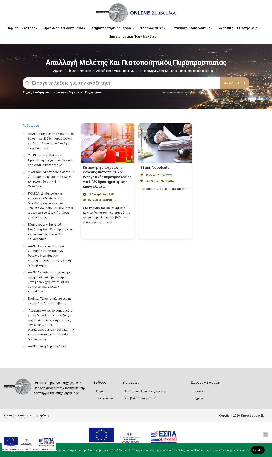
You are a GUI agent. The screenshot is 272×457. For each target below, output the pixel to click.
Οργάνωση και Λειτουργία (64, 28)
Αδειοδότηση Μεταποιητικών (115, 70)
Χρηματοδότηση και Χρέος (112, 28)
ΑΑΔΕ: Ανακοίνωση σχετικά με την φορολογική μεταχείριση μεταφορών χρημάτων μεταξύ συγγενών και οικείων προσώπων (49, 282)
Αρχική (58, 70)
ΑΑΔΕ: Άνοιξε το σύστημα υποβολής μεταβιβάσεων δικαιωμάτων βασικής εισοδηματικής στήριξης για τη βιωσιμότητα (49, 255)
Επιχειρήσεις (93, 92)
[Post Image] (108, 143)
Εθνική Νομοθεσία (154, 167)
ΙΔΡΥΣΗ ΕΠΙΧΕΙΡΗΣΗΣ (102, 199)
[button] (265, 434)
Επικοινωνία (104, 398)
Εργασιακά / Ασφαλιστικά (191, 28)
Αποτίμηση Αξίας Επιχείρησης (146, 391)
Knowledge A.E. (252, 415)
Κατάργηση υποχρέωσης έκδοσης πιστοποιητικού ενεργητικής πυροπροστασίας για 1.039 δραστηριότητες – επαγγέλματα (107, 177)
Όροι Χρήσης (41, 415)
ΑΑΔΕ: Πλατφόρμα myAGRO (47, 346)
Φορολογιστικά (152, 28)
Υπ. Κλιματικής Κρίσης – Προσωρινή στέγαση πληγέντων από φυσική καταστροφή (50, 160)
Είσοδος (198, 391)
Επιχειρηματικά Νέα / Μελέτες (133, 36)
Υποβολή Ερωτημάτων (140, 398)
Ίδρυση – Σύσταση (22, 28)
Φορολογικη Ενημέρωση (68, 92)
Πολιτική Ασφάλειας (15, 415)
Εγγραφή (198, 398)
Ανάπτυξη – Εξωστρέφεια (239, 28)
